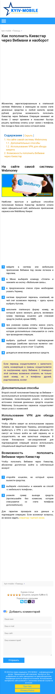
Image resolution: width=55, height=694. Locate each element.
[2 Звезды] (11, 595)
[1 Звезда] (8, 595)
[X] (29, 601)
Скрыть (29, 135)
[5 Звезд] (20, 595)
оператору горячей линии (31, 518)
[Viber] (33, 601)
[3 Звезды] (14, 595)
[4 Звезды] (17, 595)
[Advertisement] (27, 71)
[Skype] (21, 601)
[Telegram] (25, 601)
